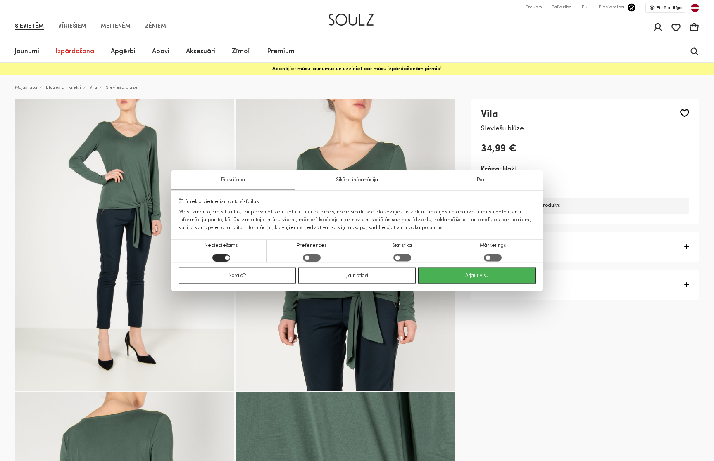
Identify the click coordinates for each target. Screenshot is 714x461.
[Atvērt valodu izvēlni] (695, 8)
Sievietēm (29, 26)
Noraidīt (237, 275)
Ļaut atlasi (356, 275)
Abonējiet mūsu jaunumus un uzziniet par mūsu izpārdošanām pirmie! (357, 68)
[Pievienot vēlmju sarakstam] (684, 113)
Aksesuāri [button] (200, 51)
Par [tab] (481, 179)
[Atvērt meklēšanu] (694, 51)
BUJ (585, 7)
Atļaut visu (476, 275)
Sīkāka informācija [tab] (357, 179)
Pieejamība (611, 7)
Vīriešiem (72, 26)
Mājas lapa (26, 87)
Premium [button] (281, 51)
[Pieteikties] (658, 27)
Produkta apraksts (510, 247)
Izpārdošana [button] (75, 51)
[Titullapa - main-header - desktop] (357, 16)
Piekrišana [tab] (233, 179)
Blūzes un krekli (63, 87)
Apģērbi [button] (123, 51)
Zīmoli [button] (241, 51)
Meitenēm (116, 26)
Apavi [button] (160, 51)
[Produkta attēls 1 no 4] (124, 245)
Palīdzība (562, 7)
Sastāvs (493, 284)
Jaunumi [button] (27, 51)
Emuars (534, 7)
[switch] (312, 258)
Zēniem (155, 26)
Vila (93, 87)
